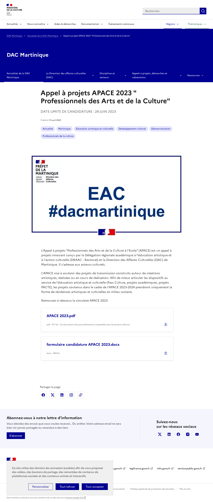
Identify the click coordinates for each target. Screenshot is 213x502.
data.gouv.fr (115, 468)
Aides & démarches (65, 24)
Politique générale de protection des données (152, 488)
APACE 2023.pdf (61, 316)
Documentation (90, 24)
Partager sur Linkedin (62, 395)
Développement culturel (132, 129)
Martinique (64, 129)
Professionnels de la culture (58, 136)
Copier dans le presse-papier (80, 395)
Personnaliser (40, 487)
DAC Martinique (15, 35)
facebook (178, 434)
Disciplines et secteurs (107, 75)
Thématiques (195, 24)
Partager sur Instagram (71, 395)
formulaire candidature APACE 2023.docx (83, 344)
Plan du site (185, 488)
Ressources (193, 75)
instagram (187, 434)
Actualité (48, 129)
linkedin (169, 434)
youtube (197, 434)
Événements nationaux (121, 24)
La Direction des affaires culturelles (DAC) (66, 75)
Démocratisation (160, 129)
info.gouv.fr (163, 468)
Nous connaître (36, 24)
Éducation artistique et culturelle (94, 129)
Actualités (12, 24)
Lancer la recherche (203, 11)
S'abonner (15, 436)
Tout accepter (95, 487)
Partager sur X (52, 395)
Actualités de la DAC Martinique (43, 35)
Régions (170, 24)
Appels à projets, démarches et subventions (149, 75)
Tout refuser (67, 487)
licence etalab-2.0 (74, 497)
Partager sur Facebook (43, 395)
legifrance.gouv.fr (140, 468)
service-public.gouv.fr (190, 468)
